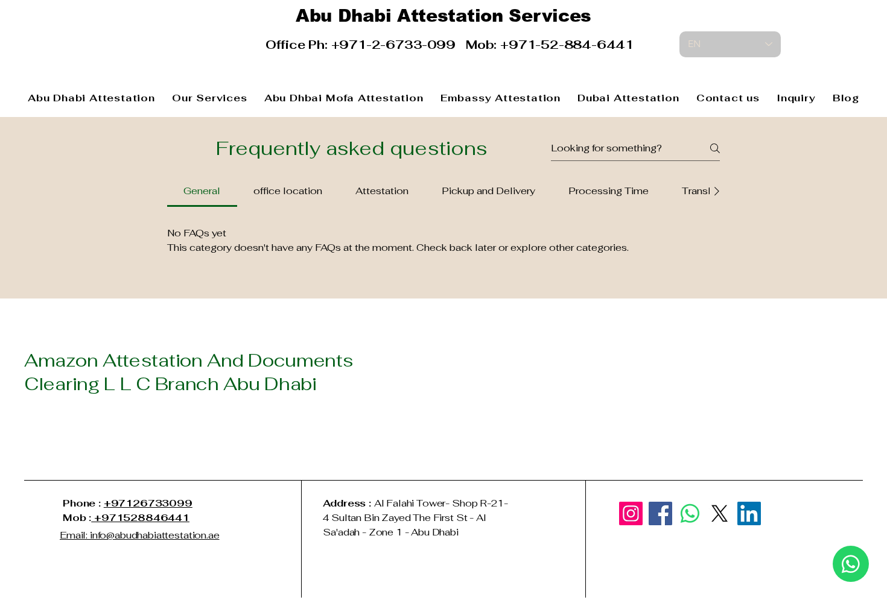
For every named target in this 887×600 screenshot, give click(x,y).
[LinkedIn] (749, 513)
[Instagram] (631, 513)
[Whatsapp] (690, 513)
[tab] (202, 191)
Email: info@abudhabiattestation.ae (140, 535)
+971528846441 (140, 517)
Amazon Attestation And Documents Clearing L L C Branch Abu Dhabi (188, 372)
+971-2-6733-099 (398, 44)
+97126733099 (148, 503)
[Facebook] (660, 513)
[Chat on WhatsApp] (851, 564)
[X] (719, 513)
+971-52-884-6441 (567, 44)
